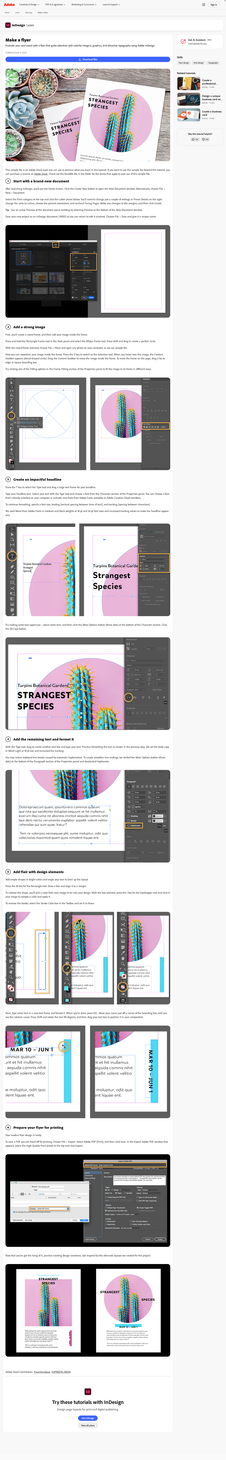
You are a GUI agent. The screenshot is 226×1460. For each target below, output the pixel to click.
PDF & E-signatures (54, 4)
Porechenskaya (42, 1372)
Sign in (214, 4)
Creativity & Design (28, 4)
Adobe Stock (41, 173)
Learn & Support (110, 4)
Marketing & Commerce (82, 4)
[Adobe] (9, 4)
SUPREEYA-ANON (61, 1372)
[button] (203, 4)
